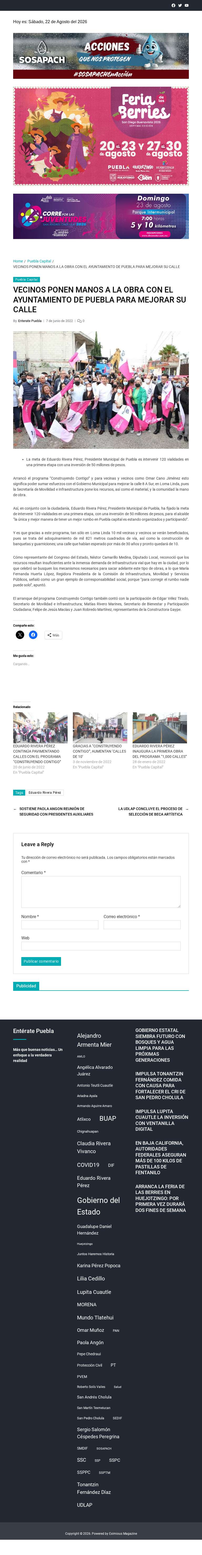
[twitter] (180, 5)
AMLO (81, 1056)
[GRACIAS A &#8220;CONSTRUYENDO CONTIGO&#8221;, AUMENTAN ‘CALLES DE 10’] (100, 727)
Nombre (30, 916)
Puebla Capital (26, 279)
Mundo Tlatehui (95, 1317)
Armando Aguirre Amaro (94, 1106)
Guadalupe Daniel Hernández (94, 1230)
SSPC (114, 1460)
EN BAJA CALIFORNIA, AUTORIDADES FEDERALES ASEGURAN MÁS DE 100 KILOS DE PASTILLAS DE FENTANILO (160, 1158)
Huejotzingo (85, 1244)
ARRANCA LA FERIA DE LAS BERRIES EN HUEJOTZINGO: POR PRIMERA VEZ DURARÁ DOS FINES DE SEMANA (160, 1198)
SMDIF (82, 1448)
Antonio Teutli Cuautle (95, 1085)
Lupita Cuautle (94, 1292)
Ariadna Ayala (87, 1096)
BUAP (107, 1118)
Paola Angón (90, 1342)
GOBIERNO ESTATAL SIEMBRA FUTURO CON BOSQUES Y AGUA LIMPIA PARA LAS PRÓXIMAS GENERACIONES (160, 1045)
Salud (117, 1387)
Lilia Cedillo (91, 1278)
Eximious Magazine (123, 1533)
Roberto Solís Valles (91, 1387)
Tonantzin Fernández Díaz (94, 1488)
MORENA (87, 1304)
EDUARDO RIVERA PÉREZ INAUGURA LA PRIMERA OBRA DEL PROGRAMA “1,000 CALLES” (160, 751)
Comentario (33, 872)
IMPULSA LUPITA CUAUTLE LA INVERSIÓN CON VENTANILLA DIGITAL (161, 1120)
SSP (97, 1461)
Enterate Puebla (30, 321)
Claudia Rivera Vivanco (94, 1147)
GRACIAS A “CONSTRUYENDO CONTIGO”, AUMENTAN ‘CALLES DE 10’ (99, 751)
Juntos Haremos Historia (95, 1254)
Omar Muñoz (90, 1330)
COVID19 (88, 1165)
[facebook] (173, 5)
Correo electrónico (122, 916)
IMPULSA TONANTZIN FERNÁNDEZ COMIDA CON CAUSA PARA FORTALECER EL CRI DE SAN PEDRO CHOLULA (160, 1085)
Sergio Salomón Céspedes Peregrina (98, 1433)
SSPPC (83, 1472)
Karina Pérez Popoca (98, 1265)
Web (25, 937)
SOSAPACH (104, 1448)
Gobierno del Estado (98, 1206)
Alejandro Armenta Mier (94, 1040)
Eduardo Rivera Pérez (45, 792)
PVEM (82, 1376)
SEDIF (117, 1418)
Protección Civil (89, 1365)
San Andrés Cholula (94, 1397)
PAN (116, 1331)
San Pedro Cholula (90, 1418)
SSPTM (104, 1473)
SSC (81, 1460)
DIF (111, 1165)
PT (113, 1365)
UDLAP (84, 1505)
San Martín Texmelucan (93, 1408)
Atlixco (84, 1119)
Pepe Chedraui (89, 1354)
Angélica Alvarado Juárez (95, 1070)
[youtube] (186, 5)
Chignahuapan (87, 1131)
